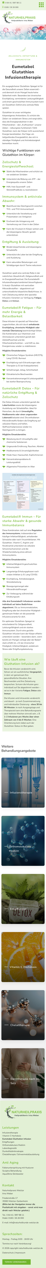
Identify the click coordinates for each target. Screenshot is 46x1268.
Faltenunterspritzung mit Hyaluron (18, 1167)
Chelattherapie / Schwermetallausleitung (20, 1154)
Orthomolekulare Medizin (13, 1145)
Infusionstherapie (10, 1132)
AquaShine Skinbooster (12, 1174)
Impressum (20, 1252)
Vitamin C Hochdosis (11, 1135)
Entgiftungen (8, 1142)
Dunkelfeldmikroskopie (12, 1151)
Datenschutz (8, 1252)
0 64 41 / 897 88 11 (13, 3)
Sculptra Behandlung (11, 1170)
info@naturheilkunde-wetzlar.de (24, 1222)
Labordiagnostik (9, 1148)
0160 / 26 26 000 (11, 7)
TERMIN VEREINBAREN (15, 1262)
